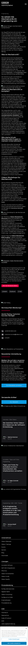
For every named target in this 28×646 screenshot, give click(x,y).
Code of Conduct (6, 618)
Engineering (5, 13)
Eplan (3, 202)
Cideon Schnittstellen (7, 573)
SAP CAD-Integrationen (8, 568)
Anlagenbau (19, 72)
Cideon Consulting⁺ (6, 594)
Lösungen (4, 561)
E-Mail (20, 291)
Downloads (4, 555)
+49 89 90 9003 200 (10, 331)
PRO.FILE (4, 571)
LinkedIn (7, 338)
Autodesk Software (7, 565)
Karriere (3, 550)
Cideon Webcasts (6, 541)
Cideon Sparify (5, 579)
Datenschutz (5, 615)
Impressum (4, 612)
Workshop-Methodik (17, 208)
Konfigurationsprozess (7, 589)
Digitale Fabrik (5, 591)
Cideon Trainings (6, 544)
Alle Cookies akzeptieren (14, 643)
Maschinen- (9, 72)
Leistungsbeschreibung (8, 623)
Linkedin (4, 291)
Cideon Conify (5, 576)
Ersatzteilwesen (6, 600)
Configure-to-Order (7, 597)
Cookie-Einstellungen (14, 639)
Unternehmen (6, 538)
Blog (2, 552)
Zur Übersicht (14, 402)
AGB (2, 609)
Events (3, 547)
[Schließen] (26, 628)
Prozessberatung (7, 585)
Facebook (12, 291)
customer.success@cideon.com (14, 334)
